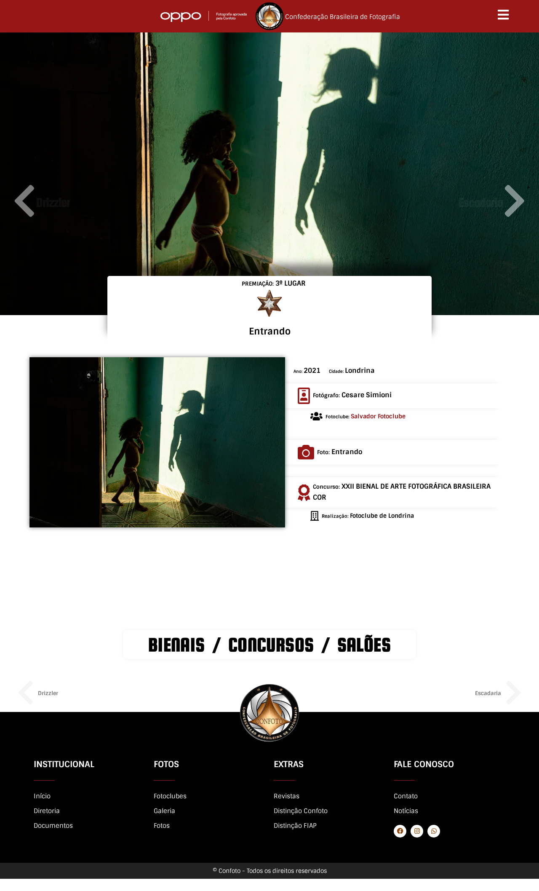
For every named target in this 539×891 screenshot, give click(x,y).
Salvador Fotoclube (378, 416)
